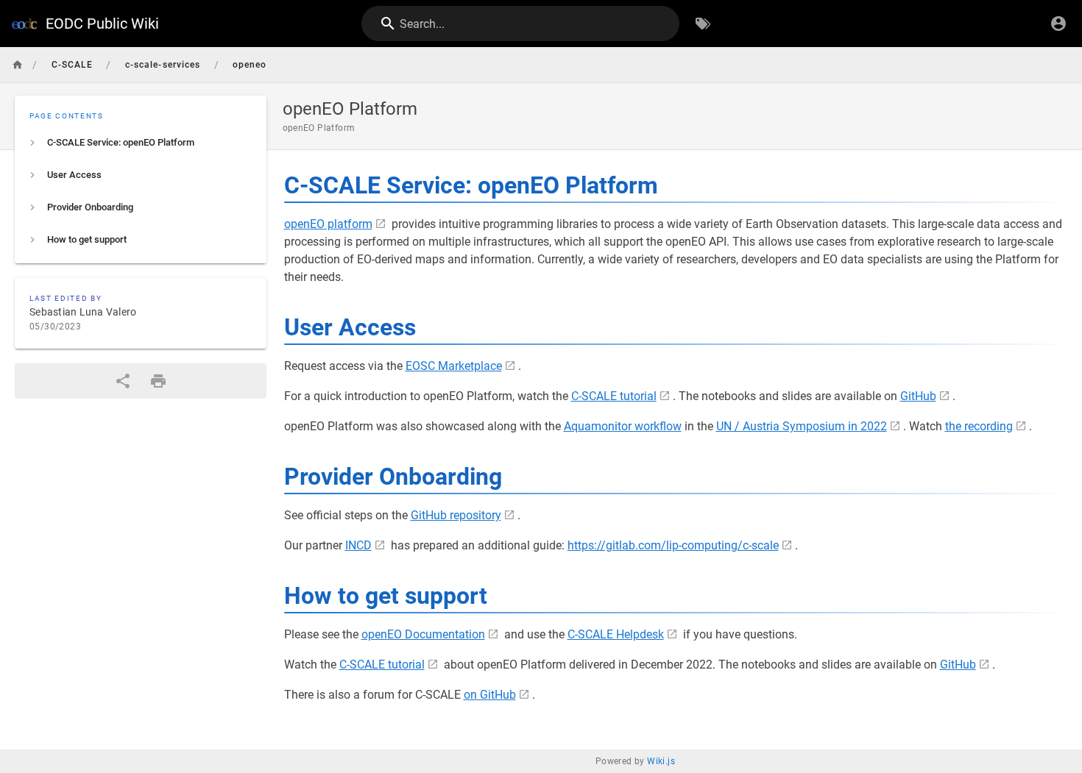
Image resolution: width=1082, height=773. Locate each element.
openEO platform (328, 224)
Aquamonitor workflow (623, 426)
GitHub (918, 396)
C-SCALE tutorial (614, 396)
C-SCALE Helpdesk (615, 634)
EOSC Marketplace (454, 366)
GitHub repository (456, 515)
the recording (979, 426)
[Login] (1058, 23)
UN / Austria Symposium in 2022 (801, 426)
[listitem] (141, 142)
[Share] (123, 381)
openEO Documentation (423, 634)
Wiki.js (661, 761)
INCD (358, 545)
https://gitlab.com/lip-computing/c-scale (673, 545)
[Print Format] (158, 381)
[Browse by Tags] (703, 23)
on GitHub (490, 695)
